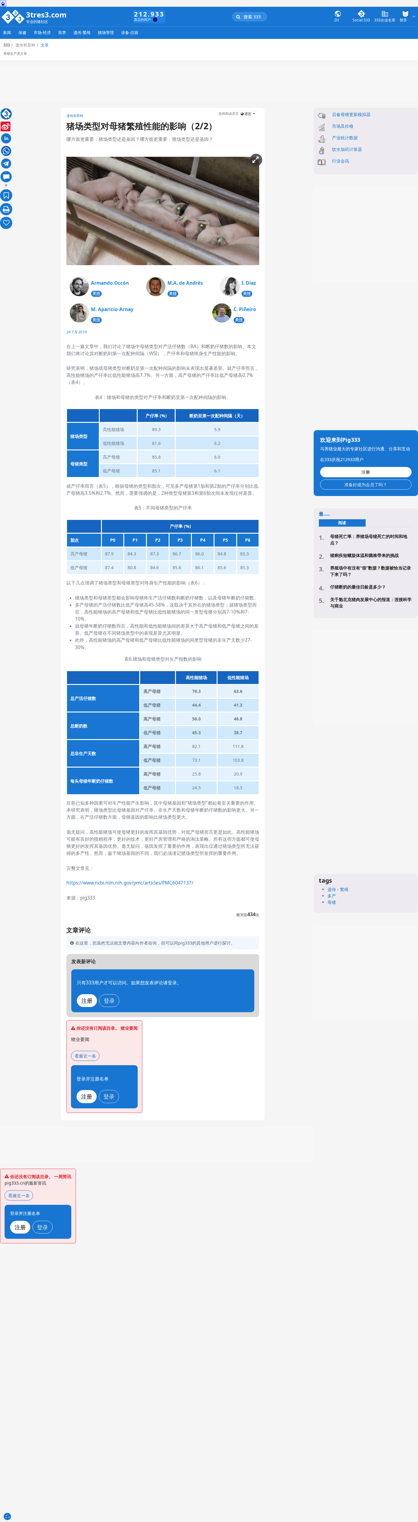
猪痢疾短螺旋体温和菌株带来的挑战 (364, 555)
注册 (86, 1000)
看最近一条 (85, 1056)
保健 (22, 32)
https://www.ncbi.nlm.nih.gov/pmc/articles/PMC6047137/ (129, 883)
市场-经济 (42, 32)
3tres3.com (46, 14)
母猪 (331, 902)
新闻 (7, 32)
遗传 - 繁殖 (338, 889)
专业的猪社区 (37, 22)
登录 (109, 1000)
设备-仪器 (129, 32)
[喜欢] (6, 223)
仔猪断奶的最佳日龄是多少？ (358, 587)
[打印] (6, 209)
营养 (62, 32)
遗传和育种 (74, 116)
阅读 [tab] (342, 522)
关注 (96, 293)
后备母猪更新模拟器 (351, 114)
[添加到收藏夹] (6, 195)
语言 (248, 114)
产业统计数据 (345, 138)
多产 (331, 896)
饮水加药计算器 (347, 149)
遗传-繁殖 (82, 32)
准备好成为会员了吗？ (365, 484)
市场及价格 (342, 126)
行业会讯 (340, 161)
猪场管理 (106, 32)
